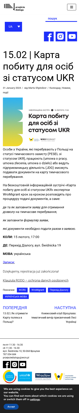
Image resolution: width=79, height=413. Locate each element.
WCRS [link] (22, 289)
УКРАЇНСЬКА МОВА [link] (16, 296)
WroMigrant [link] (37, 289)
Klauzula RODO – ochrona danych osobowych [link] (35, 280)
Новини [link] (66, 87)
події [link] (5, 92)
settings (35, 399)
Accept (11, 406)
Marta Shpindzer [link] (37, 87)
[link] (14, 7)
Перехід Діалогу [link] (59, 289)
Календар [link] (55, 87)
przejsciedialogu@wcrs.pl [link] (16, 357)
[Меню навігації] (71, 7)
